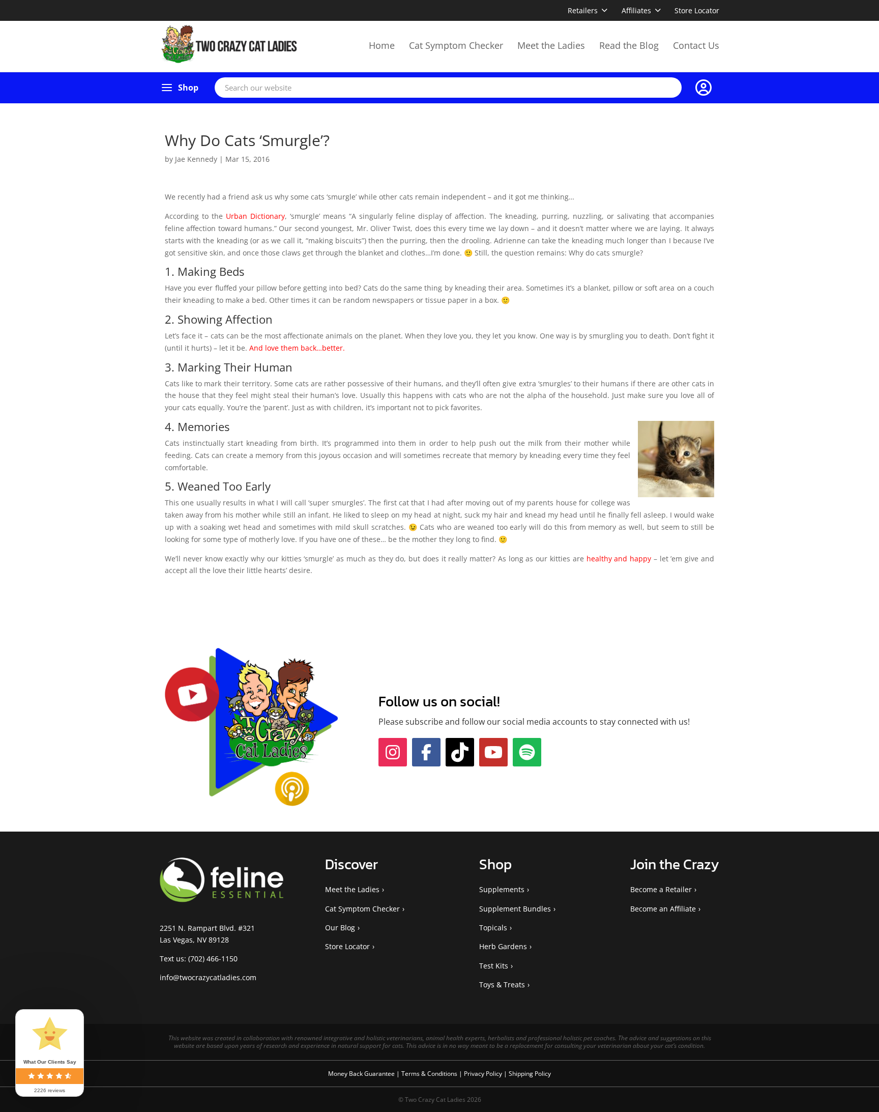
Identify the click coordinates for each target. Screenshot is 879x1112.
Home (382, 45)
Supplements (501, 889)
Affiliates (636, 10)
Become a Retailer (661, 889)
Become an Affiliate (663, 909)
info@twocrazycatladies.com (208, 977)
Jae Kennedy (196, 159)
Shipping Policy (530, 1073)
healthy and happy (619, 558)
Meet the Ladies (551, 45)
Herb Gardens (503, 946)
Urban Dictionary (255, 216)
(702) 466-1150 (213, 958)
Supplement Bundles (515, 909)
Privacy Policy (484, 1073)
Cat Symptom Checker (456, 45)
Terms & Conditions (430, 1073)
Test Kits (493, 966)
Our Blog (340, 927)
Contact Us (696, 45)
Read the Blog (629, 45)
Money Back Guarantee (362, 1073)
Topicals (493, 927)
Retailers (583, 10)
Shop (188, 87)
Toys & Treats (502, 984)
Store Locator (697, 10)
